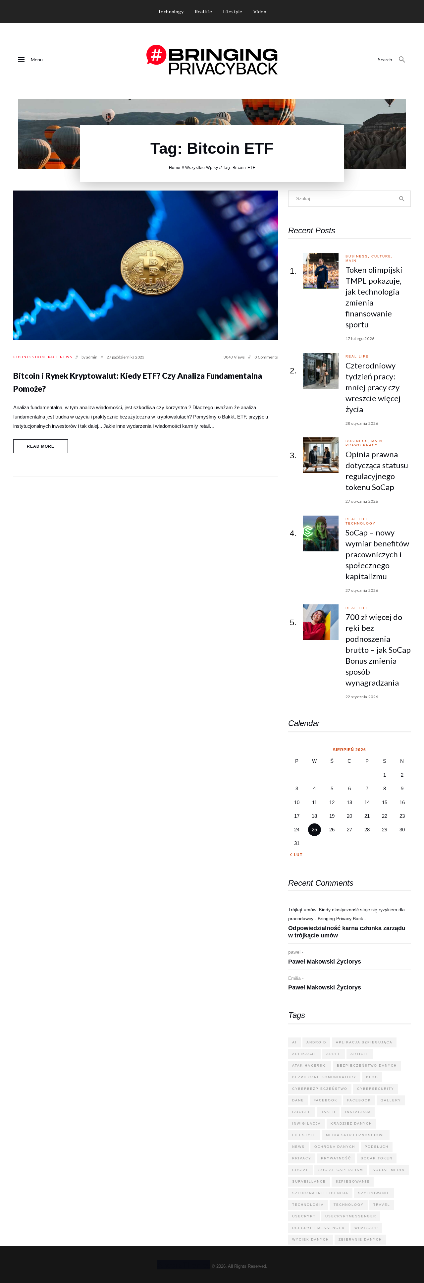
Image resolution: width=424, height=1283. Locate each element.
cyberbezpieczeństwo (319, 1088)
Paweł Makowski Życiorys (324, 961)
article (359, 1054)
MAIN (350, 260)
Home (175, 167)
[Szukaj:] (349, 198)
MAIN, (377, 441)
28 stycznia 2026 (362, 423)
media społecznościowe (356, 1135)
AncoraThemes (183, 1264)
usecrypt (304, 1216)
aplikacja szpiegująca (364, 1042)
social (300, 1170)
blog (372, 1077)
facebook (326, 1100)
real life (357, 356)
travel (381, 1204)
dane (298, 1100)
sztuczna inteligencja (320, 1193)
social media (389, 1170)
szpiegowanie (353, 1181)
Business (23, 357)
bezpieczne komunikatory (324, 1077)
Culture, (382, 256)
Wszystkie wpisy (201, 167)
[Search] (402, 59)
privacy (301, 1158)
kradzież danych (351, 1123)
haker (328, 1112)
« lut (296, 855)
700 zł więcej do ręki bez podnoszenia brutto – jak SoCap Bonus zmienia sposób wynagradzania (378, 649)
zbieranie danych (360, 1239)
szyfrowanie (374, 1193)
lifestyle (304, 1135)
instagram (358, 1112)
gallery (391, 1100)
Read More (41, 446)
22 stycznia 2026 (362, 696)
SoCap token (377, 1158)
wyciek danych (310, 1239)
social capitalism (340, 1170)
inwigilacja (306, 1123)
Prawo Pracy (361, 445)
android (316, 1042)
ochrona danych (334, 1146)
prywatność (336, 1158)
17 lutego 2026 (360, 338)
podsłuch (377, 1146)
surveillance (309, 1181)
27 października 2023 (125, 357)
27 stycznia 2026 (362, 501)
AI (294, 1042)
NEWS (66, 357)
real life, (357, 519)
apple (333, 1054)
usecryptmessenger (350, 1216)
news (298, 1146)
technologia (308, 1204)
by (89, 357)
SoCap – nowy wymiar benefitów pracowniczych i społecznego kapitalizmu (377, 554)
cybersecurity (375, 1088)
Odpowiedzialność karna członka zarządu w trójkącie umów (346, 932)
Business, (358, 256)
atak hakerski (309, 1065)
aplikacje (304, 1054)
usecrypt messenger (318, 1228)
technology (360, 523)
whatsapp (366, 1228)
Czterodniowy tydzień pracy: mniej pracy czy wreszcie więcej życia (372, 387)
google (301, 1112)
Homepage (47, 357)
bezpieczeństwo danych (367, 1065)
